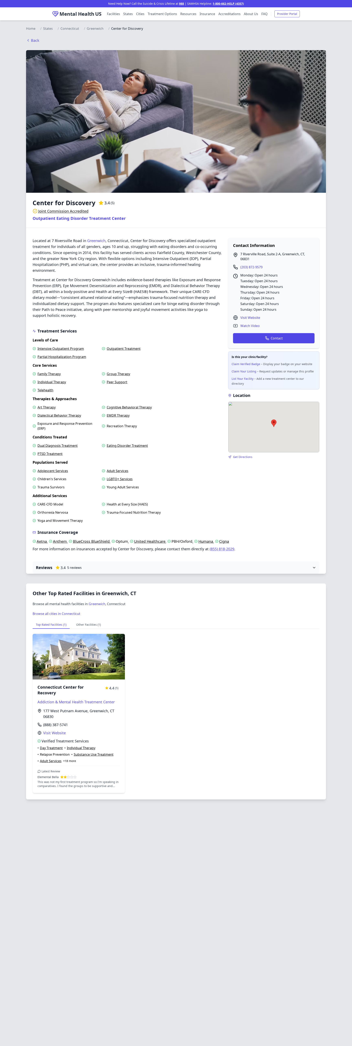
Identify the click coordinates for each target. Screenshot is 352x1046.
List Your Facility (242, 379)
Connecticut (69, 28)
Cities (140, 14)
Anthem (60, 541)
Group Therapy (118, 374)
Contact (277, 338)
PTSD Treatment (50, 453)
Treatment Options (162, 14)
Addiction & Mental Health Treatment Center (76, 701)
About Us (251, 14)
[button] (273, 423)
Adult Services (117, 471)
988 (181, 4)
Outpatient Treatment (124, 348)
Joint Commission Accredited (63, 211)
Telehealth (45, 390)
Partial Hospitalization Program (61, 357)
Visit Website (250, 317)
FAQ (264, 14)
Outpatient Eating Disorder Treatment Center (79, 218)
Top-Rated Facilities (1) (51, 624)
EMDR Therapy (118, 415)
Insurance (207, 14)
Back (35, 40)
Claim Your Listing (244, 371)
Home (30, 28)
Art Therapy (46, 407)
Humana (205, 541)
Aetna (42, 541)
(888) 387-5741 (55, 724)
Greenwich (95, 28)
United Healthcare (149, 541)
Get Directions (242, 457)
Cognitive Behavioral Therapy (129, 407)
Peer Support (117, 382)
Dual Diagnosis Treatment (57, 445)
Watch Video (250, 326)
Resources (188, 14)
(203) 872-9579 (251, 267)
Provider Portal (287, 14)
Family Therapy (49, 374)
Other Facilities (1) (88, 624)
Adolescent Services (52, 471)
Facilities (113, 14)
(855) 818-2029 (222, 548)
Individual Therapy (51, 382)
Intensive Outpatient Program (60, 348)
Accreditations (229, 14)
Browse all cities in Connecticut (56, 613)
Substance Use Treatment (93, 754)
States (128, 14)
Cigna (224, 541)
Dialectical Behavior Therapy (59, 415)
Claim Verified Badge (246, 364)
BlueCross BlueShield (91, 541)
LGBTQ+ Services (120, 479)
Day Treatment (51, 748)
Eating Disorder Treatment (127, 445)
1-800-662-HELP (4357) (228, 4)
